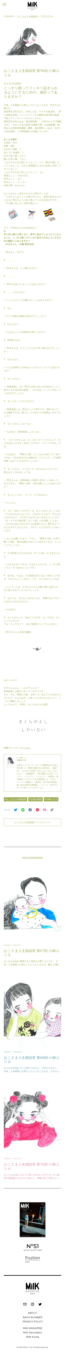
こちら (27, 748)
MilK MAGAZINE (32, 1328)
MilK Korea (32, 1336)
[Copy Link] (52, 810)
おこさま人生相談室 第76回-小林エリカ (31, 1166)
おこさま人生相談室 (28, 16)
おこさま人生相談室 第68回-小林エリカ (32, 1060)
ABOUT (32, 1312)
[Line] (23, 810)
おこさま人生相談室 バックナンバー (32, 822)
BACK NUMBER (32, 1317)
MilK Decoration (32, 1332)
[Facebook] (30, 810)
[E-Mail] (44, 810)
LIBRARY (9, 16)
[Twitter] (15, 810)
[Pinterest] (37, 810)
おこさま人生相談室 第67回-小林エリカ (31, 953)
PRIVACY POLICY (32, 1321)
